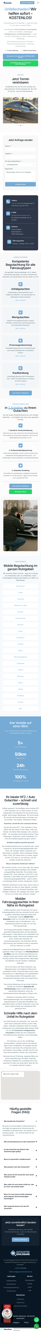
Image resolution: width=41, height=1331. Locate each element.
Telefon (8, 154)
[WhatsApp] (36, 1319)
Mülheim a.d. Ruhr (20, 605)
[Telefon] (36, 1326)
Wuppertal (20, 663)
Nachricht (9, 169)
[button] (5, 110)
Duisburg (20, 599)
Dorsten (20, 702)
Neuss (20, 650)
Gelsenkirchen (20, 618)
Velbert (20, 670)
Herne (20, 631)
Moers (20, 683)
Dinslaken (20, 696)
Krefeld (20, 644)
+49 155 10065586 (17, 203)
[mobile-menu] (37, 2)
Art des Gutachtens (13, 161)
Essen (20, 592)
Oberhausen (20, 586)
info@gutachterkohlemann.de (20, 215)
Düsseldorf (20, 638)
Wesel (20, 689)
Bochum (20, 625)
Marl (20, 708)
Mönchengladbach (20, 657)
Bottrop (20, 612)
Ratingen (20, 676)
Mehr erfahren (20, 300)
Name (7, 146)
